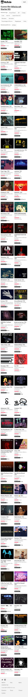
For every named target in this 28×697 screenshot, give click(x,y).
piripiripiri (16, 152)
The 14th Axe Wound (19, 473)
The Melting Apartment (20, 127)
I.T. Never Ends (17, 429)
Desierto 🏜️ (17, 495)
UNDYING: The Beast (6, 322)
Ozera (15, 450)
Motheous (16, 368)
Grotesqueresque (18, 387)
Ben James (3, 498)
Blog (20, 682)
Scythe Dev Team (17, 587)
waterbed (16, 171)
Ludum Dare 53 (16, 15)
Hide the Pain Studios (18, 540)
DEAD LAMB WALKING (20, 213)
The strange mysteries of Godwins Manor (7, 538)
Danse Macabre (18, 560)
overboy (16, 87)
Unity (24, 21)
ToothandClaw (17, 261)
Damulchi (16, 238)
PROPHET (16, 192)
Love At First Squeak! (19, 583)
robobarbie (3, 87)
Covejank (16, 408)
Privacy (20, 690)
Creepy (24, 12)
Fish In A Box (17, 647)
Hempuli (2, 368)
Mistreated (17, 669)
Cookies (3, 693)
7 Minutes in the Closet (19, 62)
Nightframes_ (17, 44)
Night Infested (17, 517)
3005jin (16, 66)
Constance (3, 517)
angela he (16, 453)
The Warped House (19, 625)
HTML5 (14, 25)
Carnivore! (3, 62)
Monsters (4, 18)
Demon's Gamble (5, 669)
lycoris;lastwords (5, 85)
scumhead (3, 672)
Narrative (11, 18)
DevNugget (16, 649)
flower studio (17, 131)
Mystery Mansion (5, 495)
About (3, 682)
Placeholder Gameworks (6, 173)
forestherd (16, 173)
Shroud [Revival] (18, 301)
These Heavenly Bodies (19, 257)
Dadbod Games (17, 432)
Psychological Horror (7, 21)
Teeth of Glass (4, 344)
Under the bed (17, 279)
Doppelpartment (5, 106)
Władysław (3, 257)
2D (19, 12)
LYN (15, 216)
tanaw (2, 130)
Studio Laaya (3, 432)
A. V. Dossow (3, 109)
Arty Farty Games (4, 564)
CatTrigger (3, 65)
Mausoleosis (4, 213)
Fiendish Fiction (17, 347)
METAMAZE (4, 279)
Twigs (2, 628)
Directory (4, 690)
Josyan (15, 498)
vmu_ (2, 607)
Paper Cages (4, 171)
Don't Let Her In (4, 234)
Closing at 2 (3, 192)
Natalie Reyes (3, 195)
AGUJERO (16, 41)
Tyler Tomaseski (17, 303)
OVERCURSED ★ (18, 85)
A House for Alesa (5, 387)
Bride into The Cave (18, 325)
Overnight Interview (19, 150)
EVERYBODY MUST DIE (20, 234)
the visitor (16, 605)
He (15, 366)
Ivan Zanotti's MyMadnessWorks (7, 303)
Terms (11, 690)
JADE (2, 477)
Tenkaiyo (2, 260)
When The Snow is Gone (7, 473)
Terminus (16, 538)
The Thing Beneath (5, 429)
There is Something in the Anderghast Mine (7, 451)
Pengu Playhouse (4, 585)
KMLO (15, 282)
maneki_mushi (4, 326)
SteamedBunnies (4, 650)
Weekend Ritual (18, 344)
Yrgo (15, 109)
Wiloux (15, 563)
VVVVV (3, 127)
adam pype (3, 282)
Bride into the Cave (19, 322)
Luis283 (2, 542)
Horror (8, 15)
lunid (15, 607)
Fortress (3, 301)
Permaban (3, 366)
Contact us (5, 685)
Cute (3, 15)
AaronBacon (17, 628)
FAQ (11, 682)
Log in (24, 2)
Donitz (2, 44)
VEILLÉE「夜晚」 (5, 605)
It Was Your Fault (5, 583)
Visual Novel (12, 12)
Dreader (3, 41)
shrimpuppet (17, 519)
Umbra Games (17, 670)
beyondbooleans (4, 152)
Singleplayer (18, 21)
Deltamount (4, 408)
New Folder (17, 106)
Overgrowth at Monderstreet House (6, 647)
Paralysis (3, 625)
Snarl (2, 150)
